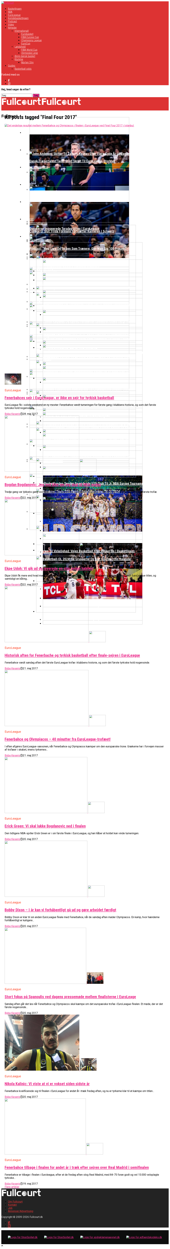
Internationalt (22, 30)
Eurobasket (27, 34)
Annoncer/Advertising (20, 1211)
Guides (11, 65)
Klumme (19, 59)
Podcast (12, 21)
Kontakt (12, 1204)
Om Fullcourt (15, 1201)
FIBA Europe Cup (30, 37)
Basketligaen (15, 8)
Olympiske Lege (29, 53)
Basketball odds (23, 68)
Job (10, 1208)
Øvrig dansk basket (25, 56)
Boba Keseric (12, 413)
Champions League (31, 40)
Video (11, 24)
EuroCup (25, 43)
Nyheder (12, 27)
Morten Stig (27, 62)
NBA (10, 11)
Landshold (20, 46)
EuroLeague (14, 15)
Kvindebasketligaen (18, 18)
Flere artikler (12, 1186)
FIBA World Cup (29, 49)
